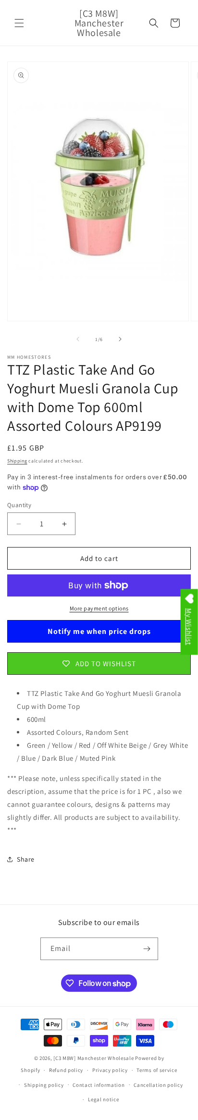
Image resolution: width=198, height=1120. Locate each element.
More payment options (99, 608)
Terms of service (156, 1070)
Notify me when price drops (99, 631)
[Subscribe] (147, 948)
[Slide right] (120, 339)
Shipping (17, 461)
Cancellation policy (158, 1085)
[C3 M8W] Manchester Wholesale (93, 1058)
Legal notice (103, 1099)
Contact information (98, 1085)
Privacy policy (110, 1070)
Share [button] (26, 859)
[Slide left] (77, 339)
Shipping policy (44, 1085)
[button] (19, 23)
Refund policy (66, 1070)
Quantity (19, 505)
